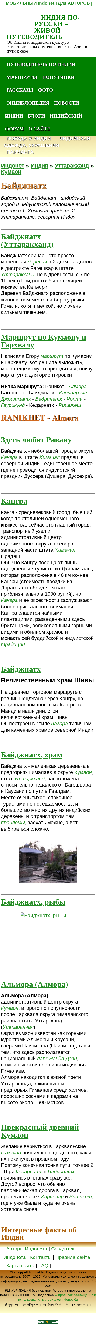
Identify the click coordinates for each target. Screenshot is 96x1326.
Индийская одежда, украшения (47, 142)
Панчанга (20, 152)
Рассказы (20, 89)
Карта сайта (20, 1265)
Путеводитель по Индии (41, 64)
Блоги (36, 115)
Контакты (41, 1257)
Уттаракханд (72, 165)
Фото (45, 89)
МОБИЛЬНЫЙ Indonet (30, 3)
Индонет (12, 165)
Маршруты (22, 77)
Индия (39, 165)
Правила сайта (72, 1257)
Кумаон (11, 172)
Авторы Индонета (26, 1249)
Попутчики (58, 77)
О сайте (39, 128)
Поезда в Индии (29, 138)
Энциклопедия (28, 102)
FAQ (43, 1265)
